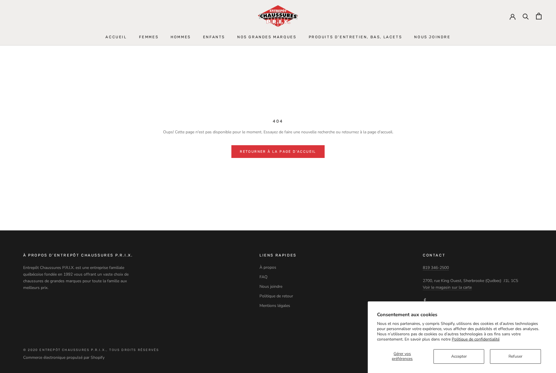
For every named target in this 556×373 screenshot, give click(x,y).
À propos (267, 267)
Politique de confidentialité (476, 339)
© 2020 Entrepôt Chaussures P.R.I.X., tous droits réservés (91, 350)
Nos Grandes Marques (266, 37)
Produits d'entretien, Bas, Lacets (355, 37)
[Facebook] (425, 299)
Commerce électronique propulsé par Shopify (64, 357)
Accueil (116, 37)
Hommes (181, 37)
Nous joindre (432, 37)
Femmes (149, 37)
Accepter (459, 356)
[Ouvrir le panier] (539, 16)
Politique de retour (276, 296)
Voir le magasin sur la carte (447, 287)
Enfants (214, 37)
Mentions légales (274, 305)
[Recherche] (526, 16)
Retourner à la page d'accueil (278, 152)
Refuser (515, 356)
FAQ (263, 277)
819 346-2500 (436, 267)
